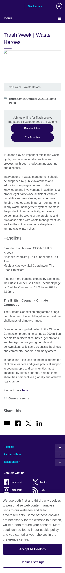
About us (9, 446)
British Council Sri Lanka (13, 6)
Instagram (16, 489)
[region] (32, 533)
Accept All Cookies (32, 549)
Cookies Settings (33, 562)
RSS (42, 489)
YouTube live (32, 137)
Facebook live (32, 128)
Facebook (16, 482)
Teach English (12, 461)
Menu (8, 18)
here (25, 390)
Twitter (43, 482)
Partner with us (12, 454)
